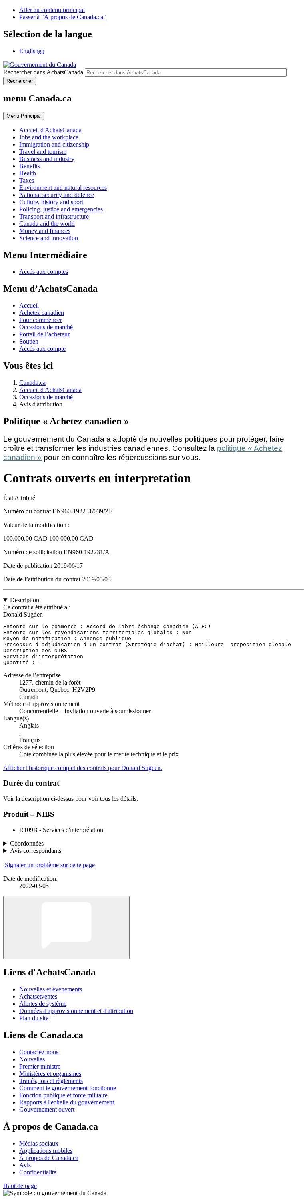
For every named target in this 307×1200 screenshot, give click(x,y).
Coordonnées (27, 843)
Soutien (28, 341)
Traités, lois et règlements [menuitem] (51, 1080)
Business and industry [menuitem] (46, 158)
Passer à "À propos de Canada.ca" (62, 17)
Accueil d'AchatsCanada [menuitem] (50, 130)
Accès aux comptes (43, 271)
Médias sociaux (38, 1143)
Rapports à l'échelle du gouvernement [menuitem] (66, 1102)
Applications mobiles (45, 1150)
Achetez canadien (41, 312)
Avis (25, 1165)
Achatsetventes (38, 996)
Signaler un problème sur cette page (50, 865)
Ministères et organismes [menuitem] (50, 1073)
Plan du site (33, 1018)
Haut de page (20, 1185)
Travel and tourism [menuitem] (42, 151)
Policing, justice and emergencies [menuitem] (61, 209)
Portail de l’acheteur (44, 334)
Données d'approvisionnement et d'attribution (76, 1010)
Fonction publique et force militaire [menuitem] (63, 1095)
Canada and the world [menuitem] (47, 223)
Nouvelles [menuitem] (32, 1059)
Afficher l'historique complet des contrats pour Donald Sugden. (82, 767)
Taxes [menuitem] (26, 180)
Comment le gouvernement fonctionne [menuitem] (67, 1088)
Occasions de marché (46, 327)
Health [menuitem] (27, 173)
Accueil (29, 305)
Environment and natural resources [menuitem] (63, 187)
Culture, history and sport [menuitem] (51, 202)
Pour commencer (40, 319)
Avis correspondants (35, 850)
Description (24, 600)
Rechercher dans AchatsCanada (43, 72)
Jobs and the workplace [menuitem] (48, 137)
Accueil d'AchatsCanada (50, 389)
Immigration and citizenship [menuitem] (54, 144)
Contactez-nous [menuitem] (38, 1052)
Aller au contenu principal (52, 9)
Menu (23, 116)
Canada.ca (32, 382)
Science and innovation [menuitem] (48, 238)
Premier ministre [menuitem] (39, 1066)
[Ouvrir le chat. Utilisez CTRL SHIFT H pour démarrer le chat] (66, 927)
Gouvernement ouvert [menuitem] (46, 1109)
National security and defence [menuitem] (56, 194)
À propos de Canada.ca (48, 1157)
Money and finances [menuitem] (44, 230)
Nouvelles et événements (50, 989)
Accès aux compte (42, 348)
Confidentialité (37, 1172)
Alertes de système (42, 1003)
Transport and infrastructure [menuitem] (54, 216)
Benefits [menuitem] (29, 166)
